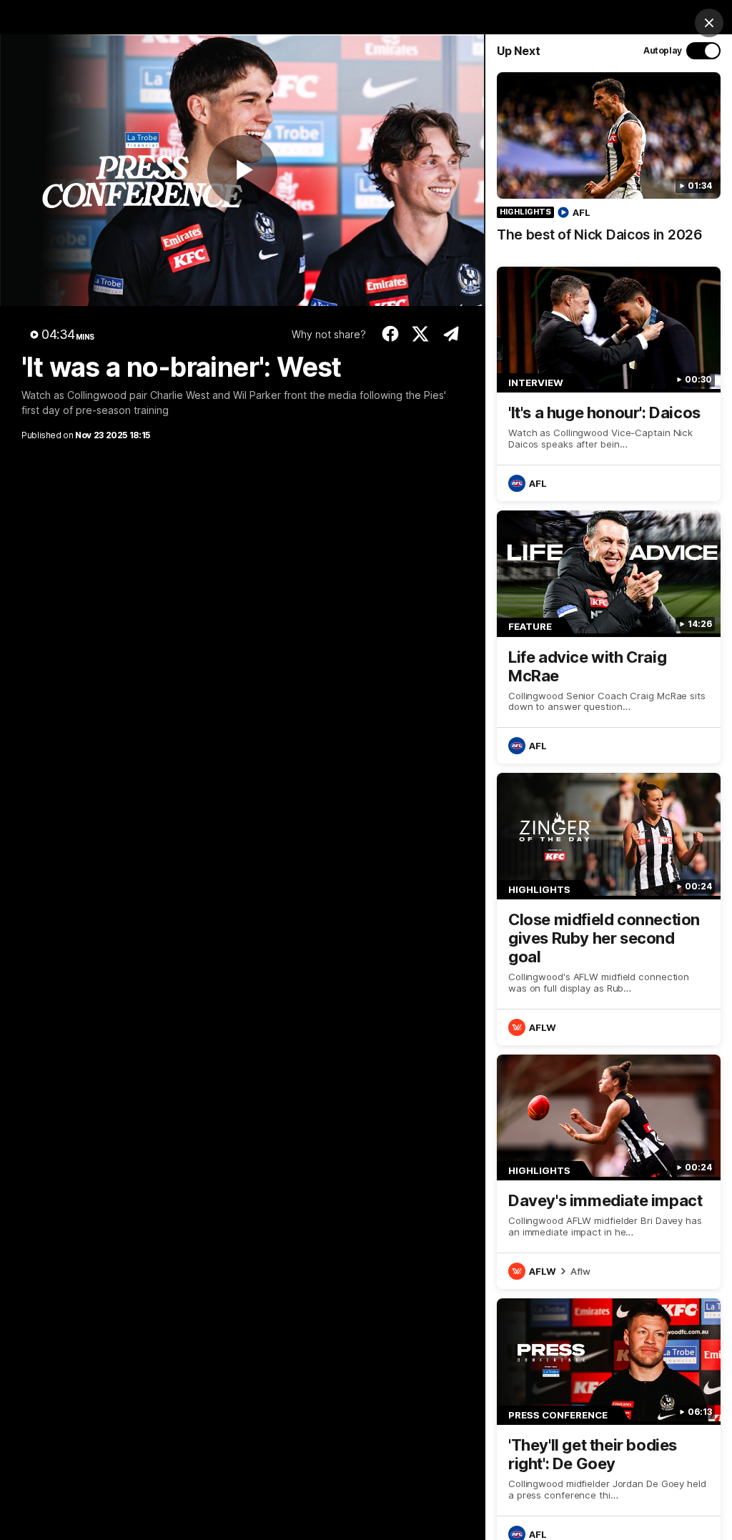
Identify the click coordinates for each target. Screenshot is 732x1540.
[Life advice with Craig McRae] (609, 637)
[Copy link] (450, 333)
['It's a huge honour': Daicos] (609, 384)
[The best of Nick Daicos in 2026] (609, 164)
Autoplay (662, 50)
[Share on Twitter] (420, 333)
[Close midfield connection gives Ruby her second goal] (609, 909)
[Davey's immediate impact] (609, 1172)
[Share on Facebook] (390, 333)
